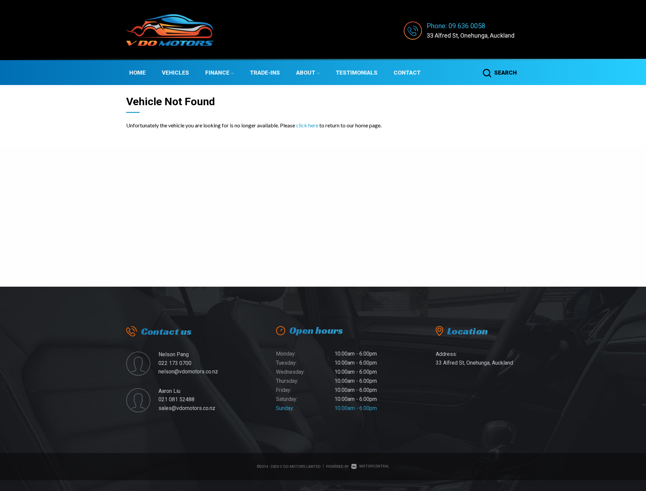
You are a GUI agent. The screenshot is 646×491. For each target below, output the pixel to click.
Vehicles (175, 72)
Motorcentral (374, 466)
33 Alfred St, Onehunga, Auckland (470, 35)
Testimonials (357, 72)
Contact (407, 72)
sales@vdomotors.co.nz (186, 408)
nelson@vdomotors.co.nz (188, 371)
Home (137, 72)
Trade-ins (265, 72)
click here (307, 125)
